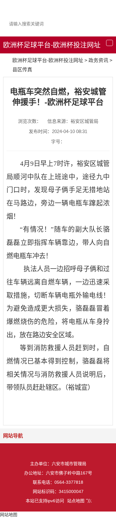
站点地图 (75, 500)
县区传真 (22, 69)
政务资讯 (98, 60)
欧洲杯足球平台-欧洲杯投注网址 (52, 45)
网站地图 (8, 514)
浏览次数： (29, 121)
